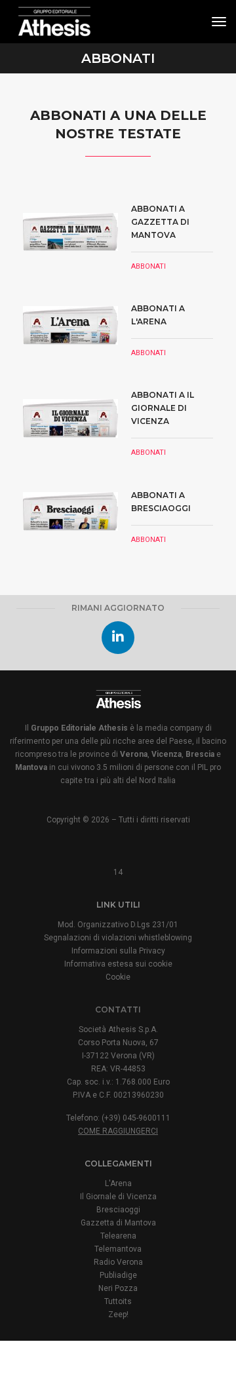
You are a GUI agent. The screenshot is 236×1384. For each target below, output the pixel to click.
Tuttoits (118, 1301)
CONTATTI (118, 1009)
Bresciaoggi (118, 1209)
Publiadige (118, 1275)
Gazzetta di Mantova (118, 1222)
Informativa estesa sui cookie (118, 964)
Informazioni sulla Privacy (118, 950)
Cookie (118, 977)
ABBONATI (148, 266)
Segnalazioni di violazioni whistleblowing (118, 937)
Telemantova (118, 1249)
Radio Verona (118, 1262)
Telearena (118, 1235)
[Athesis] (53, 22)
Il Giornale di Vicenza (118, 1196)
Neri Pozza (118, 1288)
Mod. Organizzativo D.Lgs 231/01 (118, 924)
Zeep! (118, 1314)
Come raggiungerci (118, 1131)
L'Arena (118, 1183)
